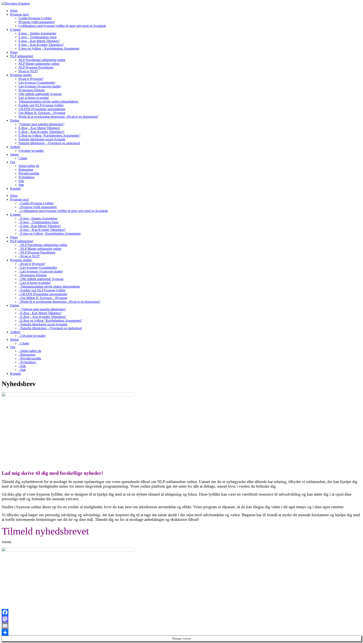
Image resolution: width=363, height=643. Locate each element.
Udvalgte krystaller (31, 150)
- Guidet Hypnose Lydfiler (36, 203)
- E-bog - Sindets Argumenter (38, 218)
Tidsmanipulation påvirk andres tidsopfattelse (48, 101)
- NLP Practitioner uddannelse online (42, 245)
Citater (22, 158)
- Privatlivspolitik (29, 358)
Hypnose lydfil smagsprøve (36, 22)
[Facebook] (181, 612)
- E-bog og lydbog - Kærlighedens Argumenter (49, 233)
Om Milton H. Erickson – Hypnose (41, 113)
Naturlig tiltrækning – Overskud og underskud (49, 143)
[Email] (181, 625)
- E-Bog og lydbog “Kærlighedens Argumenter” (50, 320)
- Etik (22, 366)
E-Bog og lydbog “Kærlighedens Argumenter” (49, 135)
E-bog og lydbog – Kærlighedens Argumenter (48, 48)
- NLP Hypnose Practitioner (36, 252)
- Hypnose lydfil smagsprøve (37, 207)
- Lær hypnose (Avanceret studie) (40, 271)
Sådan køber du (28, 166)
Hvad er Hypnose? (30, 79)
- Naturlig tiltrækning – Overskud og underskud (50, 328)
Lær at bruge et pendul (33, 97)
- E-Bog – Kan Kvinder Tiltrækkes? (42, 317)
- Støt (22, 370)
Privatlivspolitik (28, 173)
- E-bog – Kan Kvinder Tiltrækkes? (42, 230)
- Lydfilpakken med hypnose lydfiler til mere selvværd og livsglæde (63, 211)
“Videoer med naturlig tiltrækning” (41, 124)
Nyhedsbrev (26, 177)
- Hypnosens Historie (32, 275)
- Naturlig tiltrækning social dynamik (42, 324)
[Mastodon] (181, 619)
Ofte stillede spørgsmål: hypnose (40, 94)
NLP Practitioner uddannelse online (42, 60)
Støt (21, 185)
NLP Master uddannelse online (38, 63)
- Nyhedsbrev (27, 362)
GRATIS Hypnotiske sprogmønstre (41, 109)
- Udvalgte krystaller (32, 335)
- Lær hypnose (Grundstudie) (37, 267)
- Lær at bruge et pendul (34, 282)
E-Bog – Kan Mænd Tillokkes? (39, 128)
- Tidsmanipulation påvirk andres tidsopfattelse (49, 286)
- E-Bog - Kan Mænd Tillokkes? (40, 313)
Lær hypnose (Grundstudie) (36, 82)
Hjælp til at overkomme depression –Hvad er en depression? (58, 116)
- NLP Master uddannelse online (39, 248)
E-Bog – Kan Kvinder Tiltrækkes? (41, 132)
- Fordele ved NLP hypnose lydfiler (42, 290)
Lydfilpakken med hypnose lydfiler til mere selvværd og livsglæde (62, 26)
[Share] (181, 632)
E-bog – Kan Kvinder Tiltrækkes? (41, 44)
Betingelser (25, 169)
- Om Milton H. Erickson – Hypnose (42, 298)
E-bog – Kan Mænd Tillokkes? (39, 41)
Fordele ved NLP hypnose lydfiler (41, 105)
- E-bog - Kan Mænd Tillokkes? (39, 226)
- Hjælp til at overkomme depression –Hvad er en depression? (59, 301)
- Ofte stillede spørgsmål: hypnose (40, 279)
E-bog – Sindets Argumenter (37, 33)
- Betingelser (26, 354)
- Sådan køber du (29, 351)
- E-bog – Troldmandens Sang (38, 222)
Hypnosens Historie (31, 90)
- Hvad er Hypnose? (31, 264)
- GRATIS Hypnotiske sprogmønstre (42, 294)
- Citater (23, 343)
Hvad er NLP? (28, 71)
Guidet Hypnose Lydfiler (35, 18)
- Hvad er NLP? (29, 256)
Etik (21, 181)
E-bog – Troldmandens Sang (37, 37)
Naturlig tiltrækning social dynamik (41, 139)
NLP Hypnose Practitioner (36, 67)
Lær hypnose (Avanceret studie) (39, 86)
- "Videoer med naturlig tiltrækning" (42, 309)
